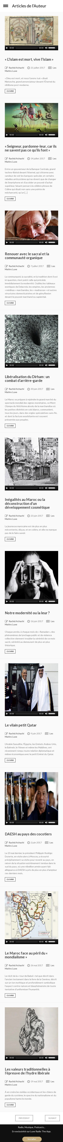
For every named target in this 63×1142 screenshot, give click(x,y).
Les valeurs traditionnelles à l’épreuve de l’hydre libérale (27, 1071)
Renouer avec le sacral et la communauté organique (27, 256)
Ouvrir (10, 91)
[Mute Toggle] (46, 48)
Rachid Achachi (16, 67)
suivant (49, 1118)
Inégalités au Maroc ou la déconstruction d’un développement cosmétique (27, 503)
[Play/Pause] (7, 48)
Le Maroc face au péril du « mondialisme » (26, 955)
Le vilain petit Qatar (21, 725)
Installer (32, 1139)
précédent (21, 1118)
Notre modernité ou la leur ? (27, 613)
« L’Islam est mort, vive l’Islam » (29, 59)
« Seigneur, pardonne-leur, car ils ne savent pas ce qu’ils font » (31, 148)
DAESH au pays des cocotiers (28, 834)
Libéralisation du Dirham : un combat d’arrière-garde (27, 379)
